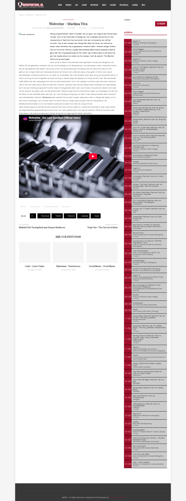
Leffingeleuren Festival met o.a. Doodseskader (146, 405)
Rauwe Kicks (138, 233)
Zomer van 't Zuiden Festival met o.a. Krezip (149, 209)
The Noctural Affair (141, 454)
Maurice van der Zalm (55, 28)
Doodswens (138, 303)
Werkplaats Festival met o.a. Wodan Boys (148, 388)
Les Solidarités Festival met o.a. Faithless (146, 100)
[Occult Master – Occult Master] (102, 252)
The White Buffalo (140, 251)
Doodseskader (139, 260)
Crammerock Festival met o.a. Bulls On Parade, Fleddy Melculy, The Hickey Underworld (148, 109)
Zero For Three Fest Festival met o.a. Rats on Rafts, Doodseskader (148, 128)
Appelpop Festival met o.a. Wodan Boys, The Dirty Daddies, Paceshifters (149, 326)
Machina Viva (35, 206)
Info (143, 5)
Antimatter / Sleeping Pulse (145, 155)
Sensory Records (51, 206)
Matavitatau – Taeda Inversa (68, 266)
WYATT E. (137, 83)
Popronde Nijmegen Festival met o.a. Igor (148, 380)
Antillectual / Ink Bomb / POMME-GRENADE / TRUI (147, 242)
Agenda (135, 5)
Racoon (136, 347)
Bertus (23, 206)
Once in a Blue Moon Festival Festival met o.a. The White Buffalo (149, 136)
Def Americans (139, 446)
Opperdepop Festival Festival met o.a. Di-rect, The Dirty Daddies (149, 317)
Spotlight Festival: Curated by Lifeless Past (146, 146)
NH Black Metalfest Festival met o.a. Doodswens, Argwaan (149, 193)
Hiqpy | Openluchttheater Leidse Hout (147, 364)
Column (113, 5)
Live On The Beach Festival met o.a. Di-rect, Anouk (148, 68)
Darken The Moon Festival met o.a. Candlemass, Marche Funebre (147, 185)
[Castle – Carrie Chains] (34, 252)
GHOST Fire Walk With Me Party (146, 269)
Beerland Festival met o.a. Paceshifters (144, 396)
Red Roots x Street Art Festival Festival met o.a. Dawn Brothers (147, 225)
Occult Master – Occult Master (102, 266)
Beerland (137, 414)
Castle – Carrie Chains (34, 266)
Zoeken (127, 20)
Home (60, 5)
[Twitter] (158, 5)
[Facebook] (155, 5)
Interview (94, 5)
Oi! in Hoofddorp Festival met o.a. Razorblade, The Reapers (147, 201)
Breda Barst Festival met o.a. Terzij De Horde (149, 120)
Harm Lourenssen (116, 497)
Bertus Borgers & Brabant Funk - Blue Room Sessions (147, 286)
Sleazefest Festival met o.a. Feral (147, 216)
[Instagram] (160, 5)
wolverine (66, 206)
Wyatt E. (136, 41)
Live (76, 5)
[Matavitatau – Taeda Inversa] (68, 252)
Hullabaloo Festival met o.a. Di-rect (148, 176)
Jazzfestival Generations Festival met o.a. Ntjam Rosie (147, 372)
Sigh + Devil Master (141, 462)
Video (104, 5)
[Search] (167, 5)
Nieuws (68, 5)
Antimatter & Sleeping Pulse (145, 77)
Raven (135, 309)
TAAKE (135, 355)
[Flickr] (163, 5)
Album (84, 5)
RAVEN (136, 295)
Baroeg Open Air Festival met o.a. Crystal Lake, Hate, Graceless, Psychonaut (147, 337)
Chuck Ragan (138, 49)
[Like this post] (34, 215)
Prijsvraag (124, 5)
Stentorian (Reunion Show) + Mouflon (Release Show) (149, 439)
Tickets (136, 44)
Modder (136, 162)
